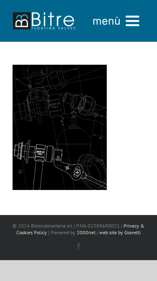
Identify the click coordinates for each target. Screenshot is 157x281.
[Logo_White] (44, 11)
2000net (86, 232)
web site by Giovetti (120, 232)
